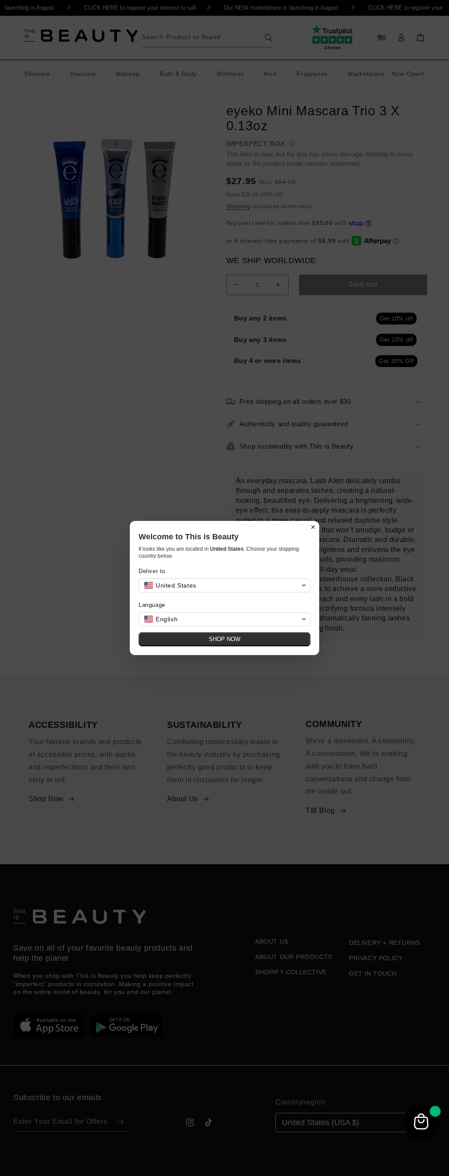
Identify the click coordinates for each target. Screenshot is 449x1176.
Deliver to (152, 571)
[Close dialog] (313, 527)
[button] (224, 585)
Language (152, 605)
